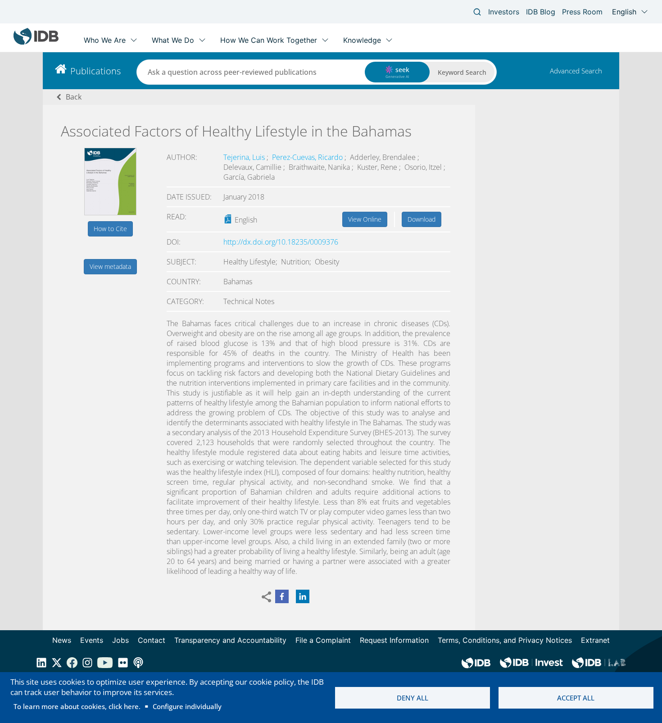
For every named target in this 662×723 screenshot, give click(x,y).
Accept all (575, 697)
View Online (364, 219)
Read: (176, 217)
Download (421, 219)
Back (74, 97)
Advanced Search (576, 70)
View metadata (110, 266)
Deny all (412, 697)
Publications (95, 71)
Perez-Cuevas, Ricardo (308, 157)
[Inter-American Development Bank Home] (36, 42)
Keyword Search (462, 72)
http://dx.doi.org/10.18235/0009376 (280, 242)
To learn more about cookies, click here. (77, 706)
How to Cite (110, 228)
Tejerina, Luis (245, 157)
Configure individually (187, 706)
